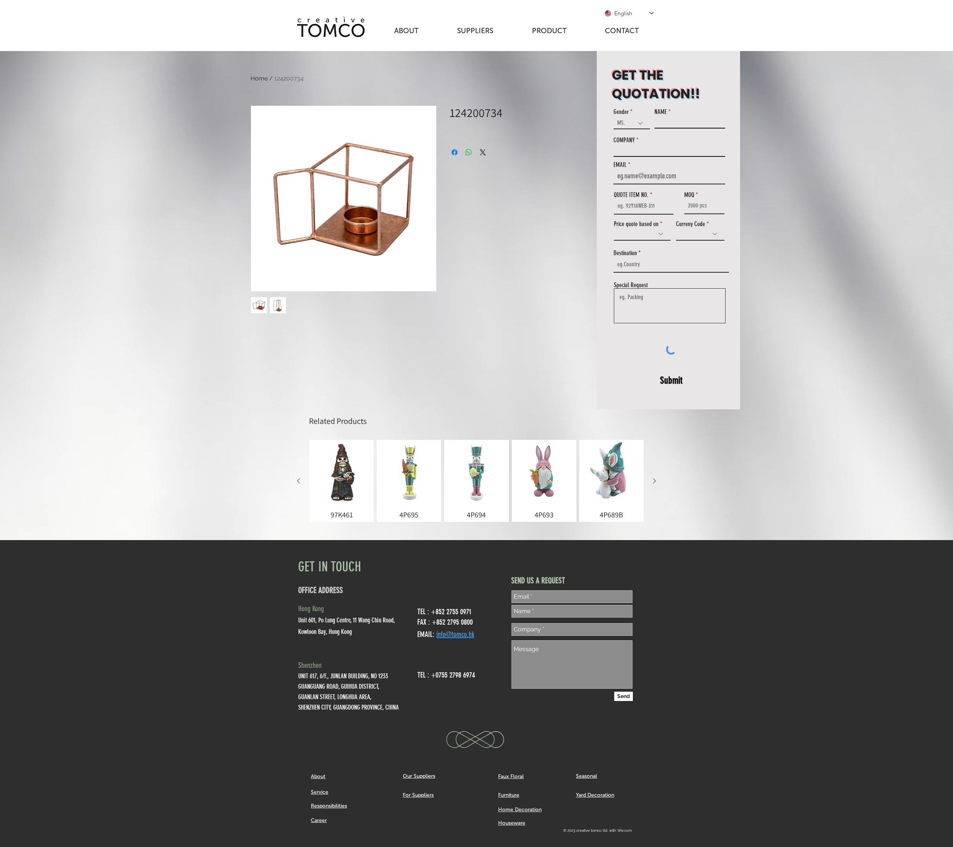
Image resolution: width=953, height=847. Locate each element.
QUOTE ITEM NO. (631, 195)
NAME (660, 112)
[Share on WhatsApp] (468, 152)
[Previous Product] (298, 480)
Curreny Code (690, 224)
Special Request (631, 285)
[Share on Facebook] (454, 152)
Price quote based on (636, 224)
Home (259, 78)
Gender (621, 112)
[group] (476, 481)
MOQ (689, 195)
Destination (625, 253)
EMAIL (620, 165)
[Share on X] (482, 152)
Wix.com (624, 830)
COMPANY (624, 140)
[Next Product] (654, 480)
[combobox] (671, 264)
